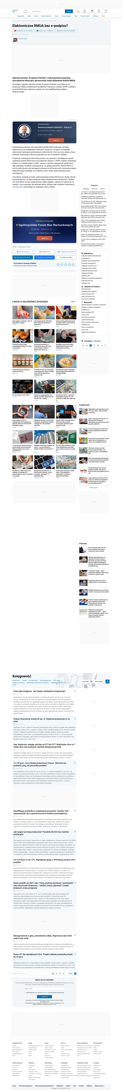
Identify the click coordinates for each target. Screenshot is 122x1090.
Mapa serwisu (99, 1086)
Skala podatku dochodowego (84, 1075)
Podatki (24, 680)
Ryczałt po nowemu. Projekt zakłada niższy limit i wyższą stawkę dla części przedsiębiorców (93, 226)
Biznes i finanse (65, 1045)
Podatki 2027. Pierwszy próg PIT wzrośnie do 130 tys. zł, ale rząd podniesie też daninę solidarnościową (94, 211)
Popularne (86, 188)
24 (83, 345)
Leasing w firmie (65, 1053)
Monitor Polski (48, 1067)
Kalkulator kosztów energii (89, 270)
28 (98, 345)
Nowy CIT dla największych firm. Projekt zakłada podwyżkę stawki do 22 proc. (93, 221)
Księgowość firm (17, 1043)
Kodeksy (47, 1075)
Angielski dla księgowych (58, 682)
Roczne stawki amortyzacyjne (90, 322)
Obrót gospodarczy (45, 680)
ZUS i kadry (56, 680)
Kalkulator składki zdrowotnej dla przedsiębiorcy (91, 257)
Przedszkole (32, 1065)
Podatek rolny (85, 324)
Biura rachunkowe (82, 1043)
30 (105, 345)
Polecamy (83, 543)
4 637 (70, 973)
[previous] (53, 974)
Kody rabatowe (97, 1069)
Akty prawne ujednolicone (51, 1073)
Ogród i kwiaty (97, 1053)
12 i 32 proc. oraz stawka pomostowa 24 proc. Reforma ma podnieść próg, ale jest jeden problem (93, 193)
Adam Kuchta (23, 38)
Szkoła (30, 1067)
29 (101, 345)
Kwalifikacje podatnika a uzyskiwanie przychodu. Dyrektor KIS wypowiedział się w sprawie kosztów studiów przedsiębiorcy (94, 197)
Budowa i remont (97, 1051)
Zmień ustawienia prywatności (44, 1086)
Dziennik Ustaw (49, 1065)
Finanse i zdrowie (65, 1055)
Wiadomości (32, 20)
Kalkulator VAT (85, 275)
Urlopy (30, 1051)
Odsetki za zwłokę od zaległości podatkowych (90, 308)
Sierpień (97, 341)
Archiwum (96, 1067)
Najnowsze (94, 188)
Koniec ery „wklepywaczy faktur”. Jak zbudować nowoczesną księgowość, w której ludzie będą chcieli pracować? (94, 235)
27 (94, 345)
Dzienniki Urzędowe (50, 1069)
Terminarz (88, 341)
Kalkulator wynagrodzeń (88, 263)
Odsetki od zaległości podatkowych (91, 278)
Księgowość (20, 16)
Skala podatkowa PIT (87, 312)
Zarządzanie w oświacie (35, 1073)
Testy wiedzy (32, 1079)
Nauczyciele (32, 1069)
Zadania (14, 1069)
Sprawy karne (48, 1047)
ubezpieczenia (17, 187)
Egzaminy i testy (33, 1071)
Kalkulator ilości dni (87, 280)
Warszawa (55, 229)
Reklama (89, 1086)
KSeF (103, 16)
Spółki (62, 1047)
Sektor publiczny (46, 16)
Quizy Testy (84, 329)
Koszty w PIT (85, 314)
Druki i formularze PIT (87, 294)
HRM (30, 1055)
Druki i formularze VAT (88, 296)
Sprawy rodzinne (49, 1045)
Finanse (95, 1049)
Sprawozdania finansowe (83, 1053)
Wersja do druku (24, 251)
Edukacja (95, 16)
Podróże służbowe (82, 1071)
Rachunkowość (86, 289)
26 (90, 345)
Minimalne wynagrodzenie (84, 1067)
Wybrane (102, 188)
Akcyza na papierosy (87, 327)
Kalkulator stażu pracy (67, 1073)
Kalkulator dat (85, 283)
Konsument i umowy (50, 1049)
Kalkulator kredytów (87, 273)
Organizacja (15, 1065)
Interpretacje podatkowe (88, 332)
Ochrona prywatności (25, 1086)
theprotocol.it (96, 1075)
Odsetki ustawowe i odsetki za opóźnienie (93, 304)
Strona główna (16, 20)
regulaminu (45, 992)
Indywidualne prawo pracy (35, 1045)
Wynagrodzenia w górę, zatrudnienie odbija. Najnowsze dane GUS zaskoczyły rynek (94, 216)
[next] (75, 974)
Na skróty (96, 1063)
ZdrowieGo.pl (96, 1065)
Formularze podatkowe (88, 299)
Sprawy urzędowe (49, 1051)
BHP (30, 1053)
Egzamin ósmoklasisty (34, 1077)
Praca (46, 1053)
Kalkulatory (88, 253)
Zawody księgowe (17, 1053)
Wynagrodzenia (33, 1047)
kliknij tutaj (53, 1004)
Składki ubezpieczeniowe (83, 1069)
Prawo (56, 16)
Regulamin (60, 1086)
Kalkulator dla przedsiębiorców (90, 260)
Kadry (29, 16)
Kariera (68, 1086)
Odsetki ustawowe (82, 1073)
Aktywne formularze (92, 286)
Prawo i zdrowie (49, 1057)
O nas (14, 1086)
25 (87, 345)
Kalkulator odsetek (66, 1071)
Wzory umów (96, 1071)
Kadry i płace (15, 1073)
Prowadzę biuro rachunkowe (84, 1047)
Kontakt (81, 1086)
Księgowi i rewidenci (19, 682)
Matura (30, 1075)
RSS (74, 1086)
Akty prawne (48, 1063)
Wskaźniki (88, 302)
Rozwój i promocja (17, 1071)
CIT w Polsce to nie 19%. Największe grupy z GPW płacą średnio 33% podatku (94, 202)
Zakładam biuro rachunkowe (84, 1045)
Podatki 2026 (84, 405)
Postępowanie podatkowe (89, 291)
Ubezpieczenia (32, 1049)
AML (78, 1055)
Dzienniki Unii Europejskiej (52, 1071)
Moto (76, 16)
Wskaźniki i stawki (82, 1063)
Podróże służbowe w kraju (84, 1065)
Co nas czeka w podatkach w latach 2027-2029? (93, 240)
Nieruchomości (85, 16)
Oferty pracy (96, 1077)
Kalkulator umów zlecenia (89, 265)
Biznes (36, 16)
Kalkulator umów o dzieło (88, 268)
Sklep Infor (47, 1055)
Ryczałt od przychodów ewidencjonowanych (88, 318)
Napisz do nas (46, 251)
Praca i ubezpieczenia (67, 1049)
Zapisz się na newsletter (68, 251)
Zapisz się (56, 140)
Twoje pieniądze (66, 16)
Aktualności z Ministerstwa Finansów (38, 682)
